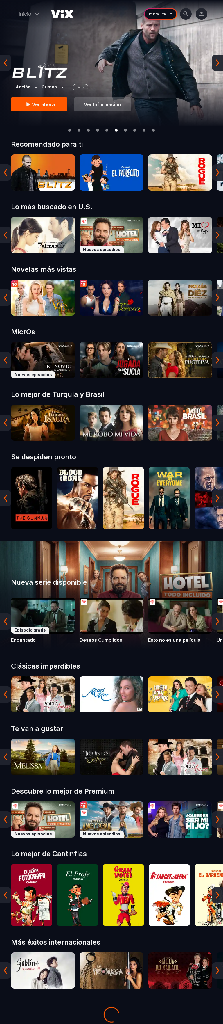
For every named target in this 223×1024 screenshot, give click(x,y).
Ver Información (102, 104)
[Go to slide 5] (107, 130)
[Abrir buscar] (186, 14)
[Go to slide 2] (79, 130)
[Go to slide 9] (144, 130)
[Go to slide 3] (88, 130)
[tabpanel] (43, 172)
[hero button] (111, 63)
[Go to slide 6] (116, 130)
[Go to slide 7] (125, 130)
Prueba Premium (160, 14)
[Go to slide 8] (134, 130)
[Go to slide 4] (97, 130)
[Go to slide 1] (69, 130)
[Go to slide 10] (153, 130)
